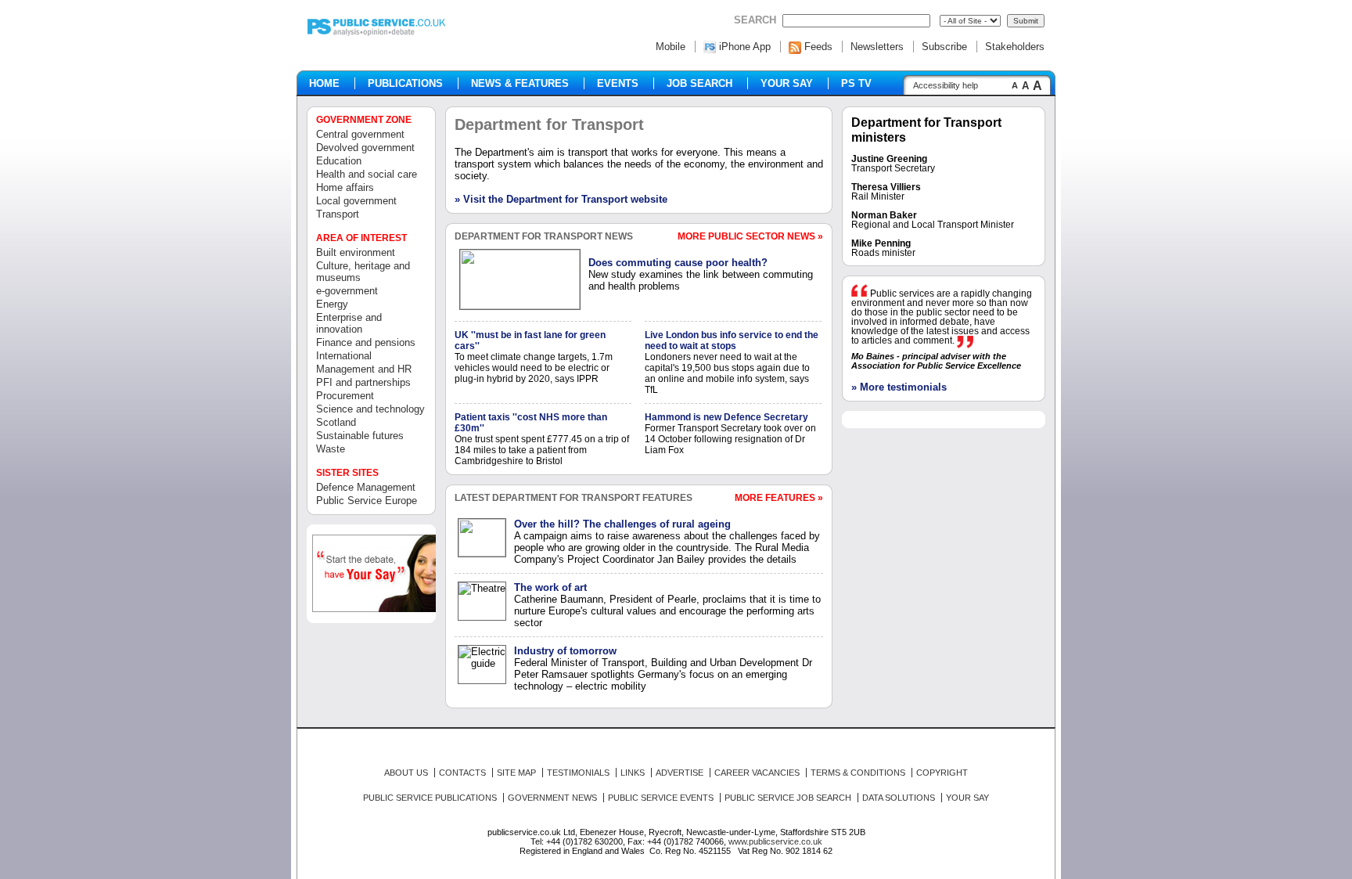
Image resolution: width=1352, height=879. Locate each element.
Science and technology (370, 409)
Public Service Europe (366, 500)
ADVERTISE (679, 772)
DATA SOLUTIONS (898, 797)
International (344, 356)
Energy (332, 304)
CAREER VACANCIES (757, 772)
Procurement (345, 396)
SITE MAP (516, 772)
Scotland (336, 422)
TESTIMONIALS (578, 772)
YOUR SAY (967, 797)
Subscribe (944, 46)
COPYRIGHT (942, 772)
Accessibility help (945, 85)
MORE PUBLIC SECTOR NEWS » (750, 236)
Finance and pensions (365, 342)
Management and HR (364, 369)
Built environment (355, 252)
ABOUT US (406, 772)
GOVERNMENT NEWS (552, 797)
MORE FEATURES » (779, 498)
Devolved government (365, 147)
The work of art (550, 587)
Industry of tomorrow (565, 651)
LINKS (632, 772)
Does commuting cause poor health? (678, 262)
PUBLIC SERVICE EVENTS (661, 797)
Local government (356, 201)
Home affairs (345, 187)
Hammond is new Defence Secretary (726, 417)
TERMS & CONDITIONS (858, 772)
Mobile (670, 46)
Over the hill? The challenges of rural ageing (622, 524)
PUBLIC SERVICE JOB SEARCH (788, 797)
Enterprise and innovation (349, 323)
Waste (330, 449)
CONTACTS (462, 772)
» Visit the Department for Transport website (561, 199)
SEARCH (755, 20)
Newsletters (877, 46)
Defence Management (365, 487)
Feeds (818, 46)
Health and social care (366, 174)
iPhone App (745, 46)
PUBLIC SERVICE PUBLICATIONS (430, 797)
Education (338, 161)
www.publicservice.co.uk (775, 841)
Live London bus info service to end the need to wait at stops (731, 340)
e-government (347, 291)
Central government (360, 134)
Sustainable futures (360, 435)
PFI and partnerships (363, 382)
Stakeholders (1015, 46)
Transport (337, 214)
